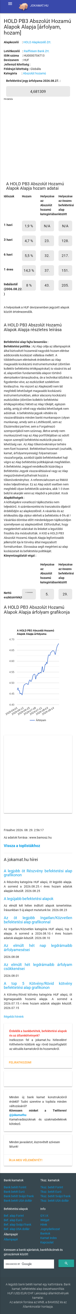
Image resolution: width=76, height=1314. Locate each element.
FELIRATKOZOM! (20, 1062)
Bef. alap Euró (13, 1220)
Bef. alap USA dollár (17, 1229)
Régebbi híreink (14, 1016)
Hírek (43, 1224)
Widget (44, 1220)
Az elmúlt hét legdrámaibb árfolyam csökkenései (38, 966)
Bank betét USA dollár (18, 1200)
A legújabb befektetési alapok (28, 898)
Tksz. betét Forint (51, 1187)
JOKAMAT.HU (39, 5)
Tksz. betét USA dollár (54, 1200)
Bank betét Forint (15, 1187)
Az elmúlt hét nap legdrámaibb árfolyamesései (38, 947)
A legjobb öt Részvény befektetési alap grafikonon (38, 873)
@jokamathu (17, 1115)
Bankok (45, 1233)
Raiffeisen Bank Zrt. (37, 51)
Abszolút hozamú (34, 73)
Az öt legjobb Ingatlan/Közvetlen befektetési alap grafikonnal (38, 919)
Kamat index (48, 1238)
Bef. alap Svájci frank (17, 1224)
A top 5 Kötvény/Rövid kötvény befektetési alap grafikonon (38, 985)
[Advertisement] (38, 139)
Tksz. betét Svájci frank (55, 1196)
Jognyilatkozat (50, 1229)
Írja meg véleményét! (25, 1160)
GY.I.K (44, 1215)
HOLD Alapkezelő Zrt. (37, 42)
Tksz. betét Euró (50, 1191)
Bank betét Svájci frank (19, 1196)
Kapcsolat (47, 1242)
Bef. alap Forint (14, 1215)
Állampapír (11, 1239)
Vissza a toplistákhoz (22, 845)
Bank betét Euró (14, 1191)
